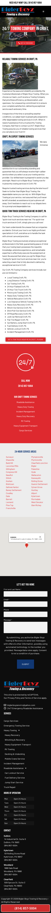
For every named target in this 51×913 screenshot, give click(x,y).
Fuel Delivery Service (15, 777)
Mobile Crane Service (15, 758)
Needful (9, 475)
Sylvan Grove (36, 487)
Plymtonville (36, 460)
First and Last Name (12, 589)
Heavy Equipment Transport (25, 425)
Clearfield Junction (39, 463)
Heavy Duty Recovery (25, 416)
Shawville (10, 460)
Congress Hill (11, 472)
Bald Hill (9, 463)
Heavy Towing (10, 730)
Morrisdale (35, 499)
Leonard (9, 502)
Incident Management (25, 411)
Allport (34, 493)
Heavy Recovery (12, 735)
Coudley (9, 493)
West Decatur (37, 502)
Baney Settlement (13, 490)
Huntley (34, 490)
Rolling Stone (37, 481)
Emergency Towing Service (17, 725)
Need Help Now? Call (18, 2)
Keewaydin (36, 478)
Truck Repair (10, 787)
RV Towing (25, 421)
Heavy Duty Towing (25, 407)
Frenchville (11, 508)
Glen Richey (36, 505)
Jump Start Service (14, 782)
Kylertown (35, 496)
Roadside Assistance (25, 402)
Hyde (33, 472)
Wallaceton (36, 475)
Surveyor (10, 457)
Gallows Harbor (12, 487)
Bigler (33, 466)
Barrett (9, 499)
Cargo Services (25, 430)
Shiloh (8, 478)
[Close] (40, 537)
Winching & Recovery (15, 739)
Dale (8, 496)
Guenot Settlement (39, 484)
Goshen (9, 481)
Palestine (35, 469)
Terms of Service (33, 698)
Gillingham (10, 469)
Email (6, 599)
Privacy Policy (14, 698)
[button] (26, 545)
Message (8, 620)
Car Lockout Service (14, 773)
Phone (6, 610)
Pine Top (9, 505)
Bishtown (10, 484)
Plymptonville (37, 457)
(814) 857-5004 (35, 2)
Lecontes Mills (12, 466)
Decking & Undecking (15, 754)
